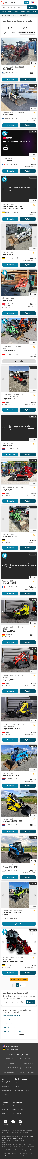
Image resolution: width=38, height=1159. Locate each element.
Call (28, 79)
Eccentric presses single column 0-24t (19, 1068)
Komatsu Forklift (9, 1072)
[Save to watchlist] (34, 67)
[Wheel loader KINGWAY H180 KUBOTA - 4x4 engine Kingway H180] (19, 379)
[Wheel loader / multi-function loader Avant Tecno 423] (19, 331)
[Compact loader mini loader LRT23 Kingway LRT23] (19, 611)
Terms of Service (13, 1155)
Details (20, 361)
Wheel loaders (6, 12)
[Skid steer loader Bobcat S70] (19, 283)
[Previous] (3, 51)
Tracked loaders (25, 12)
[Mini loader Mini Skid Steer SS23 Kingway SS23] (19, 472)
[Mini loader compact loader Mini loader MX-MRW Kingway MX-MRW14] (19, 709)
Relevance (28, 28)
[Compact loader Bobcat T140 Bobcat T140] (19, 97)
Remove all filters (11, 33)
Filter (11, 28)
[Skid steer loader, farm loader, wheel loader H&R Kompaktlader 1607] (19, 942)
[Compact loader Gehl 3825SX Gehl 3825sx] (19, 51)
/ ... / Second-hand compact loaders (16, 15)
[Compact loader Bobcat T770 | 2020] (19, 758)
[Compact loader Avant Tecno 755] (19, 519)
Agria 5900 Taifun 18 (11, 1063)
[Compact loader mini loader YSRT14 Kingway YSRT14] (19, 660)
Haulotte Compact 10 (10, 1027)
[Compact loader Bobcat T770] (19, 237)
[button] (36, 2)
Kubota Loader (10, 1058)
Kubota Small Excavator (25, 1058)
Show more (19, 1034)
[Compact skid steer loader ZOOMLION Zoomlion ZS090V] (19, 895)
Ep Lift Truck (7, 1023)
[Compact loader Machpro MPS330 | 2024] (19, 803)
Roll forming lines (27, 1063)
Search (33, 7)
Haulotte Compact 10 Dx (12, 1031)
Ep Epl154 (6, 1019)
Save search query (20, 979)
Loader (15, 12)
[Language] (33, 2)
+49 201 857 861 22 (13, 1046)
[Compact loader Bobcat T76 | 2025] (19, 849)
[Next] (35, 51)
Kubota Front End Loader (26, 1072)
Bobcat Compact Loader (11, 1015)
